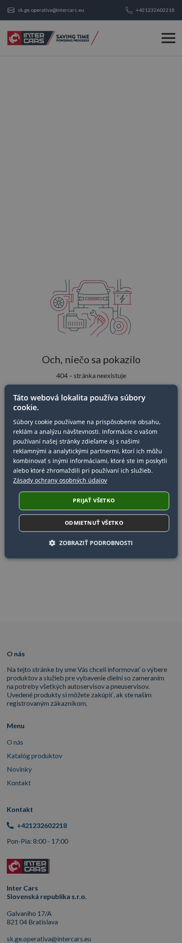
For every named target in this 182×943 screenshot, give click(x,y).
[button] (91, 543)
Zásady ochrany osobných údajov (60, 481)
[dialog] (91, 471)
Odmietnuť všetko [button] (94, 523)
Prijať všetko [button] (94, 500)
